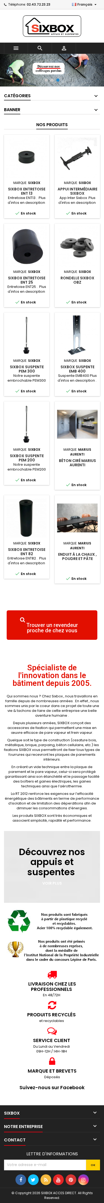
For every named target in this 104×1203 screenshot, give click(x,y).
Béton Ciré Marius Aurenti (77, 463)
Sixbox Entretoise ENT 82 (26, 552)
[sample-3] (52, 70)
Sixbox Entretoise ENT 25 (26, 280)
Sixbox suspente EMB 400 (77, 369)
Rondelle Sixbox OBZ (77, 280)
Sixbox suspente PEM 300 (27, 369)
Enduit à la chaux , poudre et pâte (77, 556)
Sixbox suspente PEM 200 (27, 458)
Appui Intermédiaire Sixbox (77, 191)
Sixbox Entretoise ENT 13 (26, 191)
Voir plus (52, 883)
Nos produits (52, 125)
